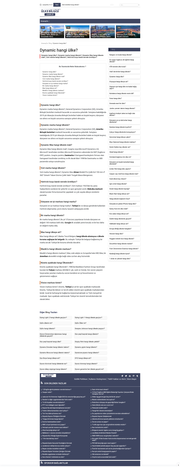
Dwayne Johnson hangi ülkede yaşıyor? (90, 329)
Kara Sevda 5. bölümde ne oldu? (53, 457)
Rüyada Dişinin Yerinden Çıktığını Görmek (56, 451)
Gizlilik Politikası (80, 379)
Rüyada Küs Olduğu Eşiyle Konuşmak (54, 436)
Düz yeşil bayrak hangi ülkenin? (87, 334)
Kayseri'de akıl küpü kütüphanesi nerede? (56, 408)
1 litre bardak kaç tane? (50, 438)
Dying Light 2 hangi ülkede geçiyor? (53, 318)
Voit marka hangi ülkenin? (51, 79)
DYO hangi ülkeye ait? (83, 358)
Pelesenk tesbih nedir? (100, 408)
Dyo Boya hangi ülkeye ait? (50, 358)
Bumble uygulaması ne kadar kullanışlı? (55, 454)
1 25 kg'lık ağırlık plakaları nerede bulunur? (56, 389)
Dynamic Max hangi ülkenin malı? (53, 76)
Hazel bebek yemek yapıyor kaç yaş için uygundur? (109, 446)
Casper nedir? (47, 392)
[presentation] (111, 5)
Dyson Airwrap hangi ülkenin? (86, 364)
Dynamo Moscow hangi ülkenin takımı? (55, 353)
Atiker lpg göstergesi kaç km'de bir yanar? (106, 397)
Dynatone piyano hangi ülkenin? (87, 353)
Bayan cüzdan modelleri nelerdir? (53, 448)
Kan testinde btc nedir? (100, 427)
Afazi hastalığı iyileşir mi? (51, 430)
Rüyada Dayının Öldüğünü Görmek (53, 416)
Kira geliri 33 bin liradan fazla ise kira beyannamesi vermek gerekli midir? (114, 439)
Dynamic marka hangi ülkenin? (52, 74)
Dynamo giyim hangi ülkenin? (86, 347)
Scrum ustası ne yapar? (100, 422)
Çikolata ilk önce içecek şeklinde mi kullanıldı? (107, 419)
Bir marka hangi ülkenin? (50, 86)
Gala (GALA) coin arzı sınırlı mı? (103, 405)
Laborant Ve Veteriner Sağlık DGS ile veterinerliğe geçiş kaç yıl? (63, 397)
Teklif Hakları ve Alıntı (117, 379)
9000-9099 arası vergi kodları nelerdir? (105, 436)
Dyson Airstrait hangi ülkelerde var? (53, 364)
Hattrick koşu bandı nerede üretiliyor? (55, 81)
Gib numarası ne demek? (100, 454)
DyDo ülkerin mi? (46, 323)
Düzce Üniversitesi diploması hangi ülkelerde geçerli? (53, 335)
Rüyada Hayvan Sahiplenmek (101, 416)
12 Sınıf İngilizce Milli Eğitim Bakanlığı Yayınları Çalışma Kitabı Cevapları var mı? (113, 393)
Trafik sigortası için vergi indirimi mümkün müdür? (109, 424)
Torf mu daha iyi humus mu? (51, 413)
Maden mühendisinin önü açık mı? (103, 399)
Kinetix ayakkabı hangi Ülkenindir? (53, 93)
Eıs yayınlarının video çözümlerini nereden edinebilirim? (111, 413)
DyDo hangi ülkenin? (47, 329)
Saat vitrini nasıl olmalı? (100, 389)
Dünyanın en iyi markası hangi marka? (55, 83)
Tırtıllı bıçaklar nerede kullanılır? (53, 402)
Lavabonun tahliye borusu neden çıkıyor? (56, 446)
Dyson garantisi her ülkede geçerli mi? (89, 369)
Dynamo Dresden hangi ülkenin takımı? (54, 347)
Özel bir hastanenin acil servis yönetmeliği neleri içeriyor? (111, 448)
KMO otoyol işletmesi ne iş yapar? (54, 424)
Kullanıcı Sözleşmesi (97, 379)
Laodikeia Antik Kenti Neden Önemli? (104, 433)
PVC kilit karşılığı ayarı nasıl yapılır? (104, 443)
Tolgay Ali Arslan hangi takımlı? (53, 419)
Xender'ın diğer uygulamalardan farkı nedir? (57, 399)
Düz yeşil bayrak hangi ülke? (50, 342)
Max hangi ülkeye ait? (49, 88)
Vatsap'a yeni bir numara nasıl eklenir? (55, 427)
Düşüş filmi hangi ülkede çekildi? (87, 342)
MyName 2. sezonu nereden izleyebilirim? (56, 433)
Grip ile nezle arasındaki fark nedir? (104, 457)
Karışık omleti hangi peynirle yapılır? (104, 451)
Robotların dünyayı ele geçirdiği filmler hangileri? (108, 402)
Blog (50, 43)
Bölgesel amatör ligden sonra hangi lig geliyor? (108, 430)
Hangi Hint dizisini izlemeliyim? (102, 411)
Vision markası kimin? (49, 95)
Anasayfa (44, 21)
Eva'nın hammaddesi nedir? (51, 422)
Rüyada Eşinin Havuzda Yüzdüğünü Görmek (57, 443)
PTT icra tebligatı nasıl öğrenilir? (53, 405)
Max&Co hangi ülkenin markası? (53, 90)
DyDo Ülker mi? (80, 323)
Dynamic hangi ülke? (68, 5)
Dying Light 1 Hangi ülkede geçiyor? (88, 318)
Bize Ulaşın (131, 379)
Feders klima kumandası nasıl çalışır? (55, 411)
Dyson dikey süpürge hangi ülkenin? (53, 369)
